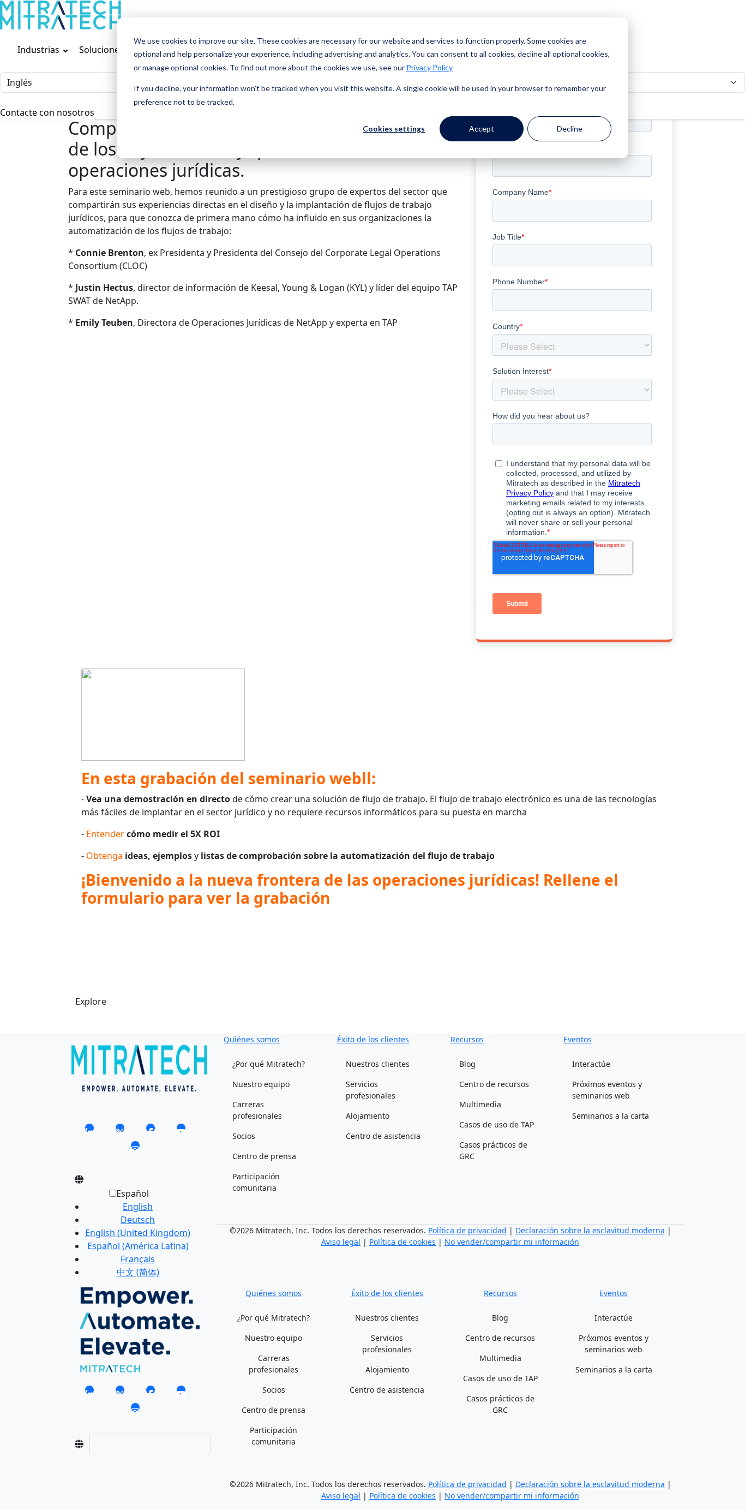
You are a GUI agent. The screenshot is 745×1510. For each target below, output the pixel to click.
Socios (243, 1136)
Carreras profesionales (257, 1110)
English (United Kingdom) (137, 1233)
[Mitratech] (60, 8)
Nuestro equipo (261, 1084)
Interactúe (591, 1064)
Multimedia (480, 1104)
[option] (137, 1206)
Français (138, 1259)
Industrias (38, 50)
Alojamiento (367, 1116)
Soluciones (101, 50)
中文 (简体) (138, 1272)
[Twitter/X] (120, 1132)
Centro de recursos (494, 1084)
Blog (467, 1064)
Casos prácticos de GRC (493, 1150)
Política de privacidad (467, 1230)
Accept (481, 128)
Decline (569, 128)
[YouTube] (181, 1132)
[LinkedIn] (89, 1132)
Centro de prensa (264, 1156)
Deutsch (138, 1220)
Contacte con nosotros (47, 112)
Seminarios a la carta (610, 1116)
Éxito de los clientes (373, 1039)
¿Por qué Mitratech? (268, 1064)
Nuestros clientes (378, 1064)
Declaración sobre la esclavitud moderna (590, 1230)
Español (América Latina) (138, 1246)
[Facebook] (150, 1132)
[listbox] (129, 1237)
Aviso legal (341, 1242)
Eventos (577, 1039)
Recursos (467, 1039)
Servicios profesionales (370, 1090)
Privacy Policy (429, 67)
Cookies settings (394, 128)
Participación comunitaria (256, 1182)
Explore (90, 1001)
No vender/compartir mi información (511, 1242)
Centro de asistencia (383, 1136)
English (138, 1207)
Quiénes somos (252, 1039)
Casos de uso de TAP (496, 1124)
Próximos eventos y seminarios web (607, 1090)
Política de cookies (402, 1242)
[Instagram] (135, 1149)
